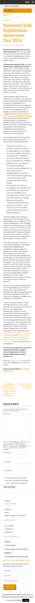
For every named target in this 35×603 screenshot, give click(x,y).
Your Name (7, 452)
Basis (27, 2)
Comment (6, 414)
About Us (8, 509)
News (7, 512)
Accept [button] (25, 600)
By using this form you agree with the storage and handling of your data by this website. (16, 480)
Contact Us (9, 529)
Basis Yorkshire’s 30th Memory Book (25, 386)
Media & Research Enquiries (15, 515)
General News (7, 20)
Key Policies (9, 526)
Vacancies (9, 532)
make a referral (16, 360)
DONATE (8, 10)
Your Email (7, 462)
